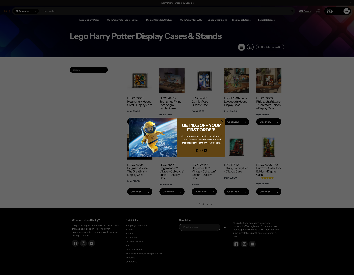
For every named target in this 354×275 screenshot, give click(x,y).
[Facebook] (197, 150)
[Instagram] (201, 150)
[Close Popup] (222, 120)
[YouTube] (205, 150)
